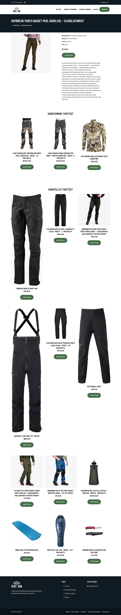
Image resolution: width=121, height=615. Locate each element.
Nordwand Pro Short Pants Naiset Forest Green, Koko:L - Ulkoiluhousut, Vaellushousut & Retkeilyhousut (94, 231)
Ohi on (58, 9)
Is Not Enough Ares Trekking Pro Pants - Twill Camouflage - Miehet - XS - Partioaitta (27, 155)
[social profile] (25, 2)
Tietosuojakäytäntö (94, 612)
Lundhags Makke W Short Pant (27, 288)
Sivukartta (105, 612)
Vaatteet (16, 25)
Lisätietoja (68, 55)
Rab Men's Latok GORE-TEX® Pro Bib (26, 436)
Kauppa (104, 9)
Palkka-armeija (85, 9)
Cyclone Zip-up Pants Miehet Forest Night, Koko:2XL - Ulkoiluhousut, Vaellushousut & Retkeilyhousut (27, 493)
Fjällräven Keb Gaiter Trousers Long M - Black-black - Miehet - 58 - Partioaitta (60, 345)
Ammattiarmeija (70, 9)
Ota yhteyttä (75, 612)
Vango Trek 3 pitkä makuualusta (26, 550)
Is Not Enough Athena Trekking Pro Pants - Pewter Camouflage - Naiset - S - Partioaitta (60, 155)
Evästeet (83, 612)
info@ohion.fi (104, 2)
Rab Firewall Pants (94, 386)
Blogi (96, 9)
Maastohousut (27, 25)
